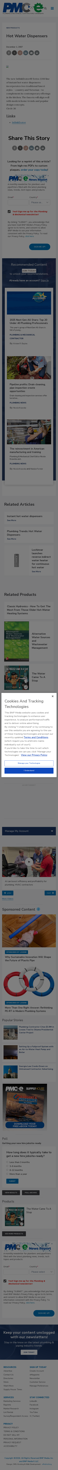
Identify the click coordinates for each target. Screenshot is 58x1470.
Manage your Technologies (29, 763)
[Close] (53, 696)
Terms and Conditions (36, 737)
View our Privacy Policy (34, 755)
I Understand (29, 770)
